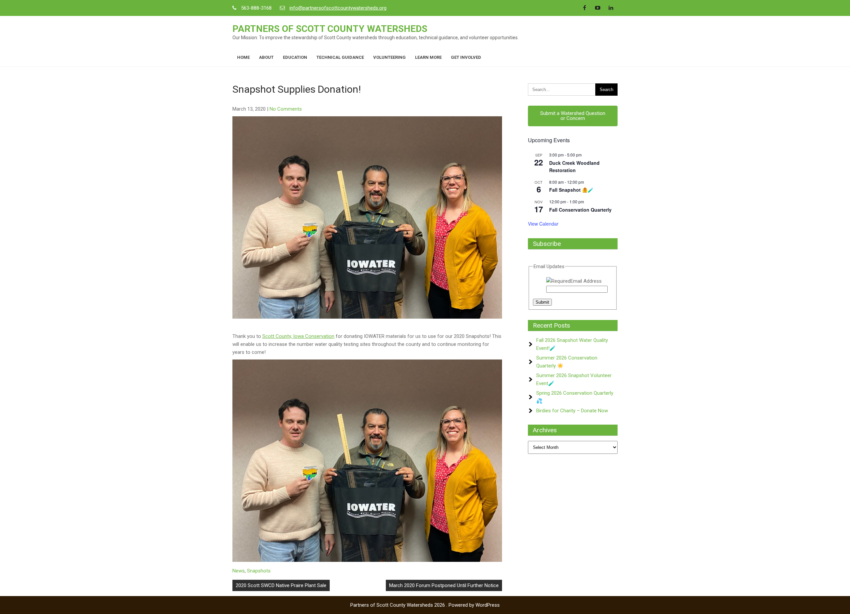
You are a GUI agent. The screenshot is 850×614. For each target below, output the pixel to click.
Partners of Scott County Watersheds (329, 28)
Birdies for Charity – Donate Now (572, 411)
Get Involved (466, 57)
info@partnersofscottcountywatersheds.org (338, 8)
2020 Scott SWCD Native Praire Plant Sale (281, 585)
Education (295, 57)
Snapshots (259, 571)
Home (243, 57)
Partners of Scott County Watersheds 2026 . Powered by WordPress (425, 605)
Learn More (428, 57)
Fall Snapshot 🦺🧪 (571, 189)
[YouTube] (597, 8)
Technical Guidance (340, 57)
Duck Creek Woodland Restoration (574, 166)
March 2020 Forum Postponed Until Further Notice (444, 585)
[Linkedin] (611, 8)
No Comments (286, 109)
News (238, 571)
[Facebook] (584, 8)
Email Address (586, 281)
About (266, 57)
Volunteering (389, 57)
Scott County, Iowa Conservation (298, 336)
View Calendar (543, 223)
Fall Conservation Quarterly (580, 209)
